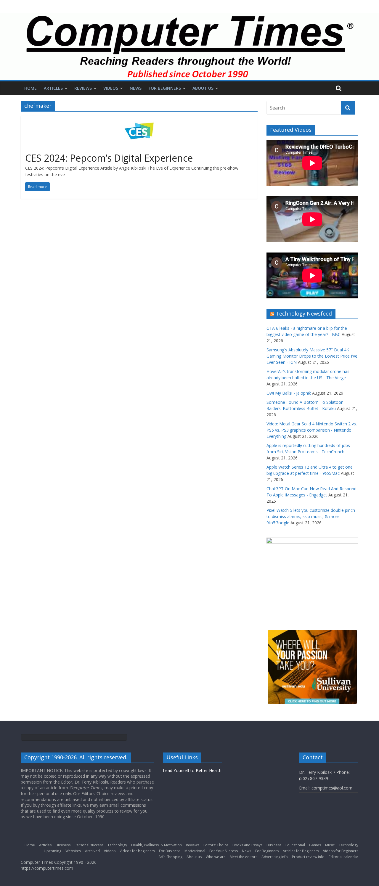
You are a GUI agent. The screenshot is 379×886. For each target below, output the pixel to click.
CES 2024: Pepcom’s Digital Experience (109, 158)
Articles (53, 88)
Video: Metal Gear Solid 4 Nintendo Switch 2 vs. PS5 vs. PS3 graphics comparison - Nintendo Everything (311, 430)
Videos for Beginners (340, 850)
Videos (110, 88)
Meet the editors (243, 856)
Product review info (308, 856)
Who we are (216, 856)
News (136, 88)
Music (330, 845)
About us (202, 88)
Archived (92, 850)
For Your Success (223, 850)
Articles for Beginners (301, 850)
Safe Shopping (170, 856)
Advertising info (274, 856)
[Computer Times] (189, 46)
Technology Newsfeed (304, 313)
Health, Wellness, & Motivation (156, 845)
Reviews (83, 88)
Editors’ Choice (215, 845)
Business (63, 845)
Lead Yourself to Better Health (192, 770)
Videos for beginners (137, 850)
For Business (169, 850)
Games (315, 845)
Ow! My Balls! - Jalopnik (288, 393)
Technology (117, 845)
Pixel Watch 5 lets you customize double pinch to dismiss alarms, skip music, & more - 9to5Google (310, 516)
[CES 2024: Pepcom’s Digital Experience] (139, 119)
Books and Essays (247, 845)
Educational (295, 845)
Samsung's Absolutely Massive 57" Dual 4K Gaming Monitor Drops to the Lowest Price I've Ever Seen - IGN (311, 356)
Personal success (89, 845)
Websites (73, 850)
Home (30, 88)
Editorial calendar (343, 856)
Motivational (194, 850)
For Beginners (165, 88)
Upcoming (52, 850)
